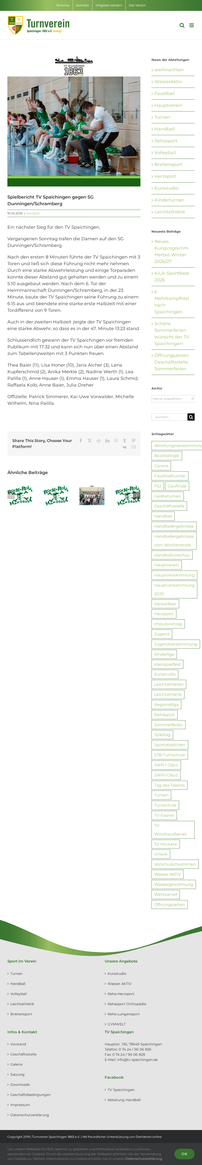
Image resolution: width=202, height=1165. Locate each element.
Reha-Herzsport (121, 994)
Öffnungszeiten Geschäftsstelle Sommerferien (171, 362)
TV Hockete (165, 844)
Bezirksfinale (166, 455)
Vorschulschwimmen (175, 864)
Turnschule (165, 805)
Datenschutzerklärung (29, 1115)
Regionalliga (166, 704)
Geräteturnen (167, 496)
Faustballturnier (170, 475)
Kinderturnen (169, 200)
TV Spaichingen (121, 1090)
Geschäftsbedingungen (30, 1094)
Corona (161, 465)
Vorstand (18, 1044)
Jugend (161, 633)
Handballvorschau (172, 555)
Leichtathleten (169, 684)
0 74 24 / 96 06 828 (128, 1054)
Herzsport (165, 176)
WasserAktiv (168, 81)
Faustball (164, 93)
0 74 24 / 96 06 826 (135, 1049)
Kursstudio (166, 188)
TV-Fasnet (164, 815)
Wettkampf (165, 894)
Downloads (20, 1084)
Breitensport (168, 164)
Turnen (162, 117)
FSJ (157, 485)
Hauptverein (168, 105)
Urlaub (161, 853)
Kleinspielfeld (167, 664)
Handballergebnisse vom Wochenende (174, 540)
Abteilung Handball (124, 1100)
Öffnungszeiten (169, 904)
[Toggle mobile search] (182, 25)
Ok (184, 1154)
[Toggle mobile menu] (192, 25)
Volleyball (165, 152)
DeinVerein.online (149, 1137)
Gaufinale (177, 485)
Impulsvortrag (168, 623)
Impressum (20, 1105)
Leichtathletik (169, 212)
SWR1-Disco (166, 775)
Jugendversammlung (175, 644)
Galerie (16, 1064)
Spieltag (162, 734)
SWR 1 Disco (166, 764)
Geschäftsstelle (169, 505)
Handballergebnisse (174, 526)
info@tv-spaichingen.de (137, 1059)
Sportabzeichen (169, 744)
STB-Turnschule (169, 754)
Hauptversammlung (174, 575)
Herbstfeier (165, 603)
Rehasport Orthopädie (127, 1004)
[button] (11, 495)
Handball (32, 213)
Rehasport (165, 141)
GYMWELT (117, 1024)
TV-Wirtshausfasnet (170, 829)
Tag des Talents (169, 785)
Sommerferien (168, 724)
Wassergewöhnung (173, 884)
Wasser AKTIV (167, 874)
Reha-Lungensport (124, 1014)
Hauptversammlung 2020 (174, 589)
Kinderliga (164, 654)
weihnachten (169, 70)
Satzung (17, 1074)
